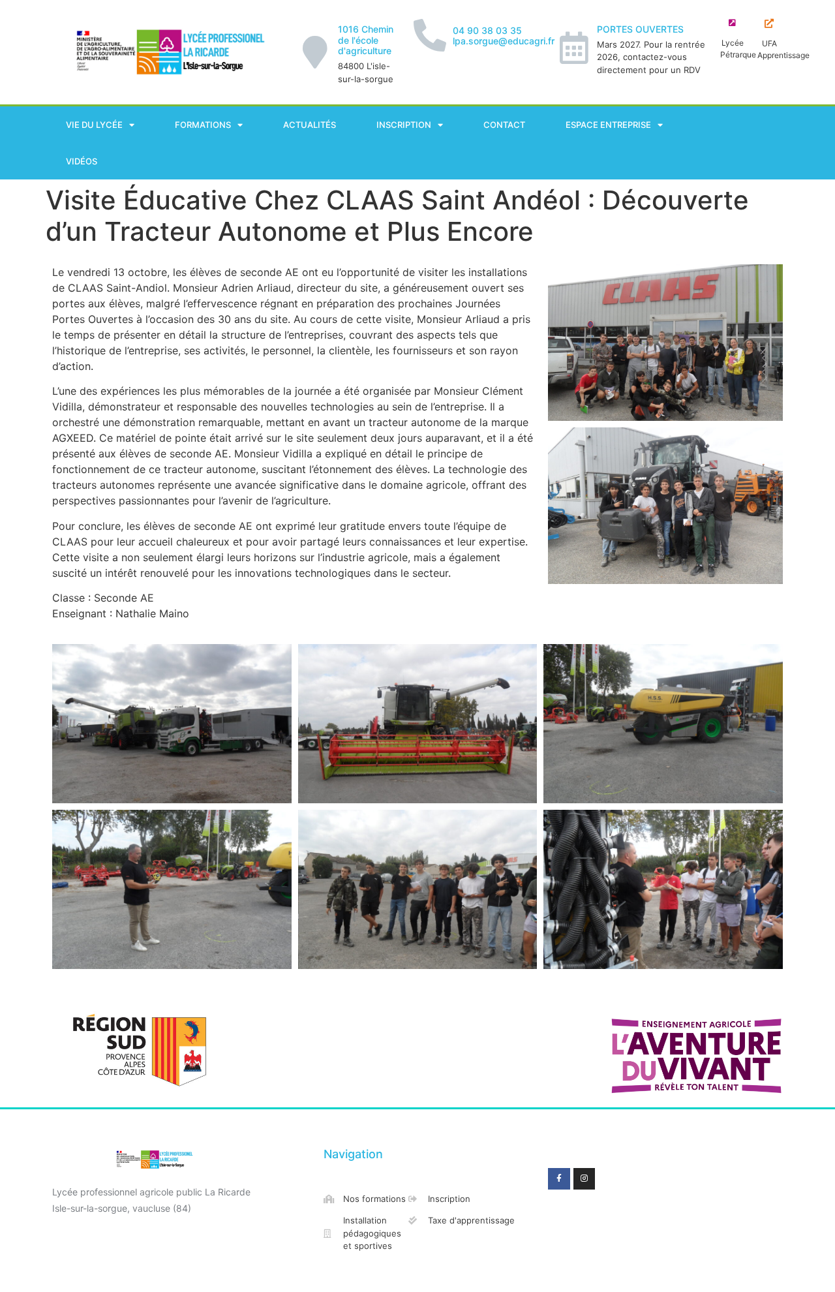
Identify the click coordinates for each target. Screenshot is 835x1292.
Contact (504, 124)
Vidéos (81, 161)
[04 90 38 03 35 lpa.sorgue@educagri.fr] (430, 35)
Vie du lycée (94, 124)
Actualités (309, 124)
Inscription (403, 124)
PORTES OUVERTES (640, 29)
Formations (203, 124)
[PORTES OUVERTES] (574, 47)
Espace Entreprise (608, 124)
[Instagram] (584, 1179)
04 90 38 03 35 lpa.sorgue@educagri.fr (503, 36)
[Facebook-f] (559, 1179)
